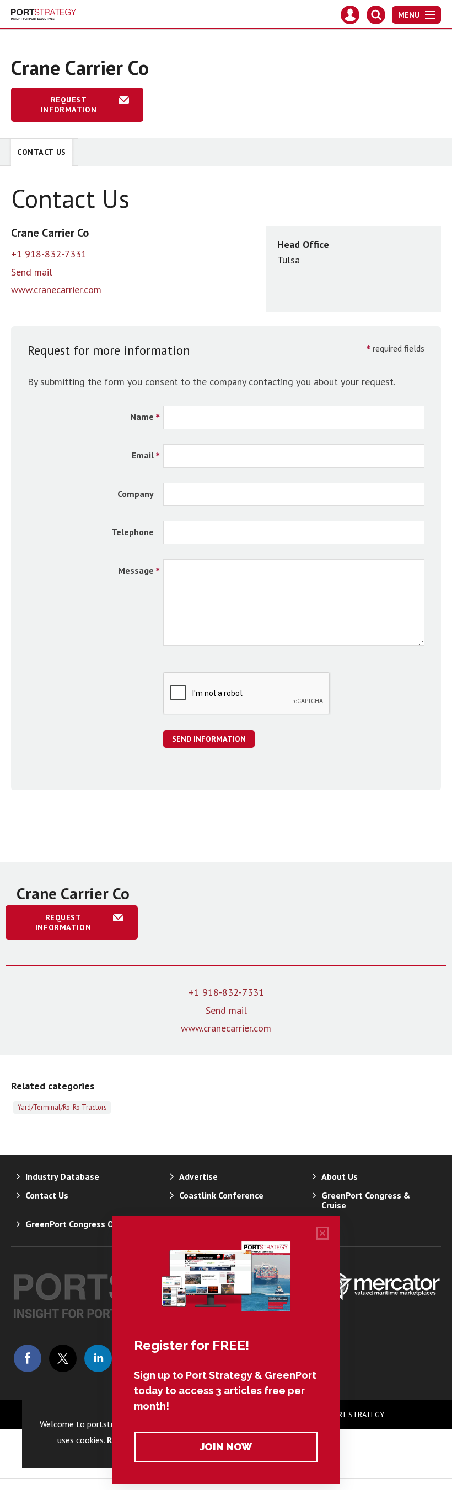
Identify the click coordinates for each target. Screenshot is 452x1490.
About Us (339, 1176)
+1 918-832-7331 (49, 253)
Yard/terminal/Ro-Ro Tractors (62, 1107)
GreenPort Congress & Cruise (365, 1200)
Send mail (31, 272)
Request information (68, 105)
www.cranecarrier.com (56, 289)
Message (136, 570)
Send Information (209, 739)
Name (142, 416)
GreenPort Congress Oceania (82, 1223)
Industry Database (62, 1176)
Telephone (132, 531)
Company (135, 493)
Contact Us (41, 152)
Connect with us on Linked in (98, 1358)
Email (143, 455)
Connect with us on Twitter (63, 1358)
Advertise (198, 1176)
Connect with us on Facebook (27, 1358)
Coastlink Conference (221, 1195)
